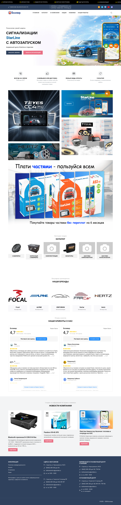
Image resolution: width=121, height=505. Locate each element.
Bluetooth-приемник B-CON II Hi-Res (22, 437)
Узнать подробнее (77, 46)
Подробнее (12, 449)
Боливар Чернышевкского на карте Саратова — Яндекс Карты (33, 390)
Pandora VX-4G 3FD (51, 432)
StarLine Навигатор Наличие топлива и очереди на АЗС (95, 432)
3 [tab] (62, 62)
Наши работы (83, 13)
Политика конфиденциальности (16, 465)
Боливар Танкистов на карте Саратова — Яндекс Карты (87, 390)
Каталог (45, 13)
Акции (64, 13)
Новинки (72, 13)
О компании (54, 13)
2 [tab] (60, 62)
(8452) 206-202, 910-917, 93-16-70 (19, 7)
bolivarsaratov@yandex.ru (53, 470)
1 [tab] (58, 62)
